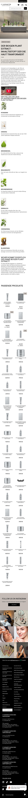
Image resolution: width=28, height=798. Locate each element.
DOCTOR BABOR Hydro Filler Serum (21, 374)
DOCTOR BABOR (17, 709)
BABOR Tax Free (5, 686)
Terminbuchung (22, 1)
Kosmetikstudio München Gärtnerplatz (7, 679)
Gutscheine (4, 691)
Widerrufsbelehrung (6, 704)
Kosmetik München (17, 665)
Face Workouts (16, 677)
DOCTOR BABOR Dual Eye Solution (20, 550)
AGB (3, 700)
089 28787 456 (7, 720)
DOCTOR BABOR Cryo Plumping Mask (20, 303)
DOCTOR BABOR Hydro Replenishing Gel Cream (7, 374)
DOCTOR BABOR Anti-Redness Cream (20, 390)
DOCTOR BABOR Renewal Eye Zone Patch (20, 486)
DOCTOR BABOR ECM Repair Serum (20, 502)
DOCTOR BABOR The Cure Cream (20, 358)
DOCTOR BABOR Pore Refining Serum (20, 454)
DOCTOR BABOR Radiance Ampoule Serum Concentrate (7, 518)
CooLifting (16, 691)
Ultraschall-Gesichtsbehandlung (18, 684)
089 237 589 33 (7, 753)
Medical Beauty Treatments (19, 674)
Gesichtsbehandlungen (18, 672)
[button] (23, 5)
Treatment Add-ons (17, 696)
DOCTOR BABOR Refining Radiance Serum (7, 550)
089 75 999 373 (7, 768)
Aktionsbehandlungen (18, 668)
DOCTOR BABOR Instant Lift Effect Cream (7, 454)
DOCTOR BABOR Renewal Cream (7, 470)
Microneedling (16, 694)
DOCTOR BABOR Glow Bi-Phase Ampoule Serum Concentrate (20, 422)
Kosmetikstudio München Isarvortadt (7, 676)
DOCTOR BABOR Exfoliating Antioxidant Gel (7, 566)
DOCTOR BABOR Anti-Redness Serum (7, 390)
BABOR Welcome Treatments (19, 670)
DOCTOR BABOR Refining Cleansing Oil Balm (7, 358)
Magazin (4, 698)
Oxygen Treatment (17, 687)
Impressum (4, 707)
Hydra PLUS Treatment (18, 679)
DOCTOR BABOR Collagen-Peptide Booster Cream (7, 321)
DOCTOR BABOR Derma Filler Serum (21, 438)
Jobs (3, 695)
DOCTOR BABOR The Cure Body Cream (7, 438)
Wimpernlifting (16, 698)
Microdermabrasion (17, 681)
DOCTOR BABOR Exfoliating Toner (21, 518)
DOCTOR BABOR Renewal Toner (20, 470)
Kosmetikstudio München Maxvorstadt (7, 672)
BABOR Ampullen (17, 705)
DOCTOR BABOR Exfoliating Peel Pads (21, 534)
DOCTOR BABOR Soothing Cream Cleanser (7, 303)
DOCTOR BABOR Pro (18, 707)
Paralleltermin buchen (18, 703)
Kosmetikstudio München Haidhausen (7, 668)
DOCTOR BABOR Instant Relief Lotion (7, 502)
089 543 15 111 (7, 736)
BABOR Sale (4, 684)
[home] (6, 5)
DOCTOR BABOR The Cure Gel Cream (20, 566)
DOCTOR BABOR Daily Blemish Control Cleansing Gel (7, 534)
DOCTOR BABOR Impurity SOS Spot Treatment (7, 582)
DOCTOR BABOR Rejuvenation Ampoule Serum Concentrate (7, 340)
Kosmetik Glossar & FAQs (7, 689)
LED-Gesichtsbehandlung (19, 689)
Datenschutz (4, 702)
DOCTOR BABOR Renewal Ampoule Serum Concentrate (20, 321)
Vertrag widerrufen (7, 709)
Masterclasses (5, 693)
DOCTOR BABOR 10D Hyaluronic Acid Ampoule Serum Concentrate (7, 407)
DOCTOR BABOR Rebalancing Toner (20, 340)
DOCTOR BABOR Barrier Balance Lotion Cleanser (20, 406)
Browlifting (16, 700)
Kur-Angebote (5, 682)
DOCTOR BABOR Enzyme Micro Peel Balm (7, 422)
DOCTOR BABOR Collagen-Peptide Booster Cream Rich (7, 486)
